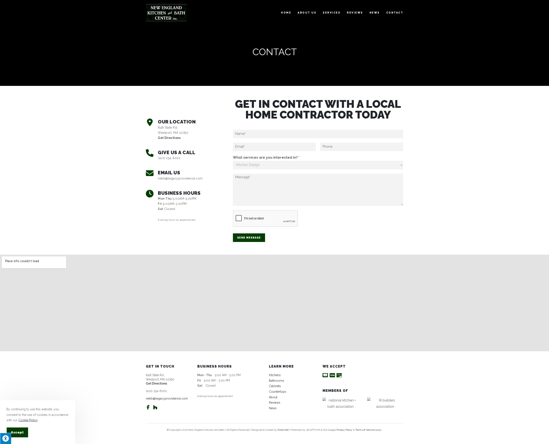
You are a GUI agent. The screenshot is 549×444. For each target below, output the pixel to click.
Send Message (249, 237)
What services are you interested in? (266, 157)
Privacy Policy (344, 429)
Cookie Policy (28, 420)
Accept (17, 432)
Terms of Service (365, 429)
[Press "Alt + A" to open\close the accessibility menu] (5, 438)
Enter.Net (283, 429)
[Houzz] (155, 407)
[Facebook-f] (148, 407)
